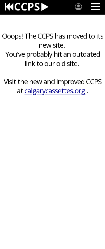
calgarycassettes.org (55, 90)
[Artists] (78, 6)
